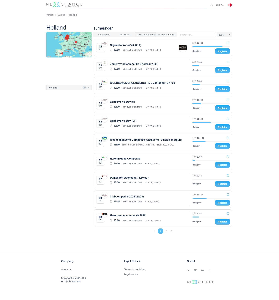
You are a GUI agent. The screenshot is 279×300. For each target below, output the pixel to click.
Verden (50, 14)
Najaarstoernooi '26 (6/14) (125, 45)
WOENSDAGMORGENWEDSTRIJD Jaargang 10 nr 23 (142, 83)
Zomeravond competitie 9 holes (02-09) (133, 64)
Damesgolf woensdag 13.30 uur (129, 177)
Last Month (124, 34)
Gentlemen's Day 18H (123, 121)
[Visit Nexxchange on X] (195, 270)
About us (66, 269)
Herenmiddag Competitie (125, 158)
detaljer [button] (196, 51)
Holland (73, 14)
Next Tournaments (146, 34)
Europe (61, 14)
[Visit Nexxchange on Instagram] (188, 270)
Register (222, 51)
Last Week (103, 34)
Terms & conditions (134, 269)
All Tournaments (166, 34)
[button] (86, 87)
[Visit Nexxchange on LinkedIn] (202, 270)
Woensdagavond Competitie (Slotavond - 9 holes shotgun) (146, 139)
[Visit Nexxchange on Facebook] (209, 270)
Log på (219, 4)
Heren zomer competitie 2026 (127, 215)
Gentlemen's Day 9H (122, 101)
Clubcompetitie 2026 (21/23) (127, 196)
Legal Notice (131, 274)
